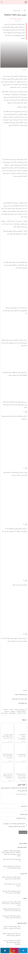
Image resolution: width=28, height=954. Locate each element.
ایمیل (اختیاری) (23, 814)
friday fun (5, 710)
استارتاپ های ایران (22, 847)
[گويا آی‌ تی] (14, 3)
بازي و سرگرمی (16, 10)
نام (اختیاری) (24, 806)
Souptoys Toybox (21, 711)
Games (11, 710)
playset (16, 710)
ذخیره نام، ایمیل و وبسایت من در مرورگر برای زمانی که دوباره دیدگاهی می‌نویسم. (14, 825)
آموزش (25, 898)
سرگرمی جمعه (4, 713)
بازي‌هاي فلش (12, 713)
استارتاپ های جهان (22, 923)
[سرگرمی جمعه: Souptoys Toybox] (14, 54)
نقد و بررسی (23, 873)
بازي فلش (12, 711)
